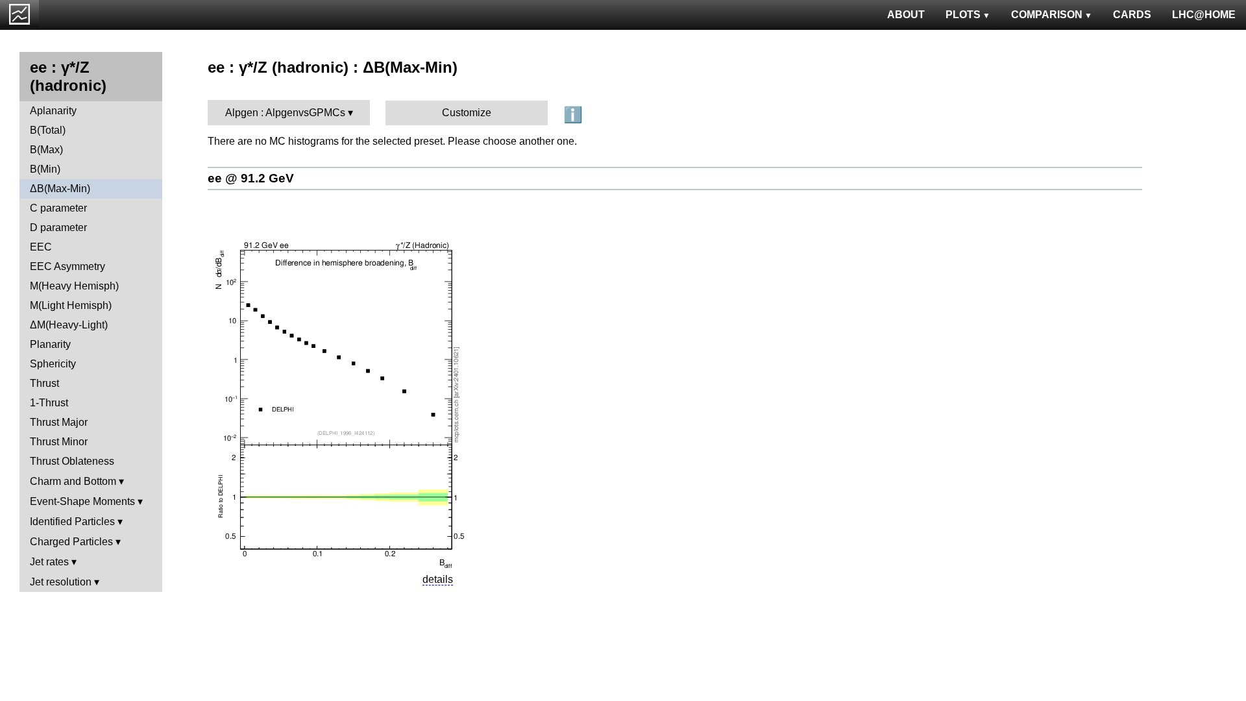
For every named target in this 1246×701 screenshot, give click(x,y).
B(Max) (46, 149)
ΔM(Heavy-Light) (69, 324)
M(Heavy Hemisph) (74, 285)
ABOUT (906, 14)
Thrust (44, 383)
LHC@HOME (1204, 14)
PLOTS (963, 14)
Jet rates (49, 561)
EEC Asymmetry (67, 266)
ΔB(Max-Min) (60, 188)
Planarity (50, 344)
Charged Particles (71, 541)
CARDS (1132, 14)
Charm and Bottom (73, 481)
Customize (466, 112)
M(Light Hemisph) (71, 305)
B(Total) (48, 130)
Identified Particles (72, 521)
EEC (41, 246)
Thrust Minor (59, 441)
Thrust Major (59, 422)
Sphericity (53, 363)
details (437, 579)
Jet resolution (61, 581)
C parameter (58, 208)
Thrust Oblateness (72, 461)
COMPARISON (1046, 14)
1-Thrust (49, 402)
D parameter (58, 227)
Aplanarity (53, 110)
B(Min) (45, 169)
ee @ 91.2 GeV (251, 178)
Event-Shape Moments (82, 501)
